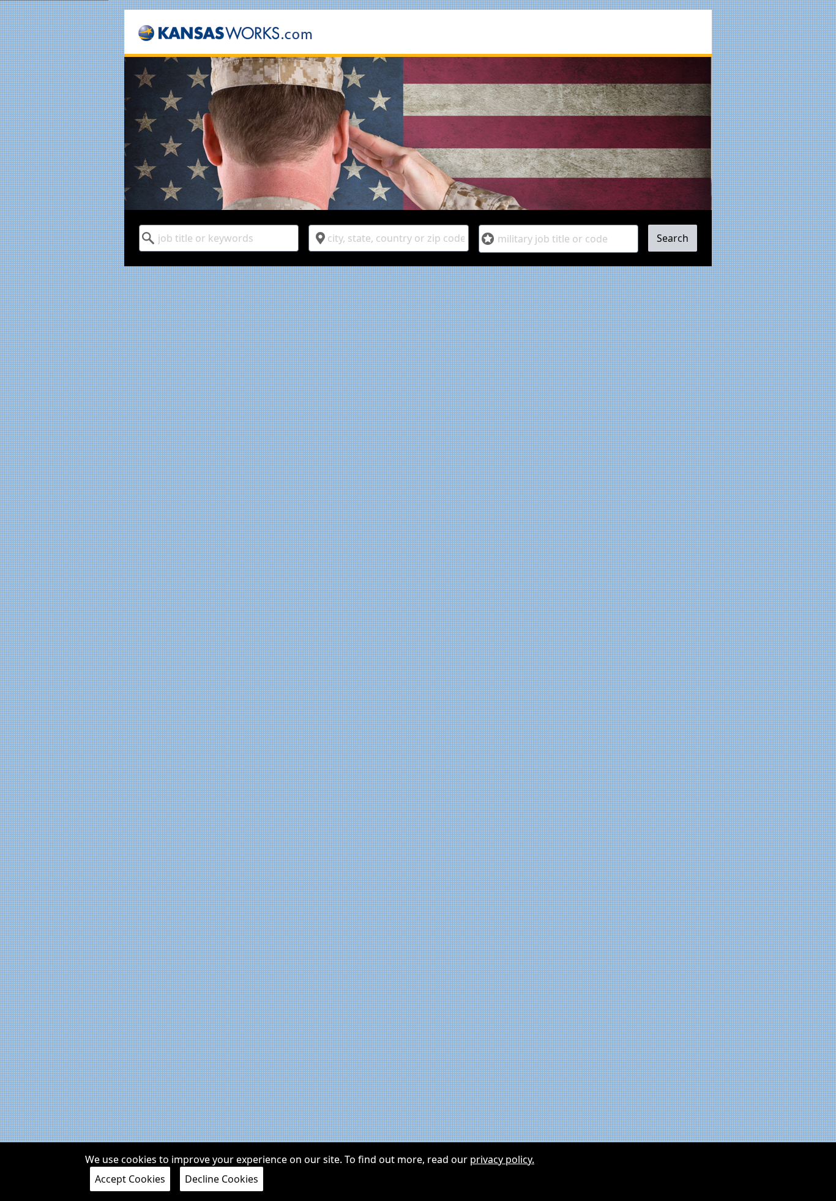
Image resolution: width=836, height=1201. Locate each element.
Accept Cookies (130, 1179)
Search (673, 238)
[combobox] (219, 238)
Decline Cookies (221, 1179)
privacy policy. (502, 1159)
